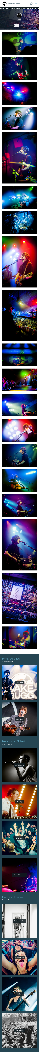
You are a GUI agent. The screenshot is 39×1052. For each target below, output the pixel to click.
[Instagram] (31, 3)
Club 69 (16, 25)
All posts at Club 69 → (7, 744)
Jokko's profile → (6, 900)
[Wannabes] (4, 3)
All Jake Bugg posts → (7, 661)
